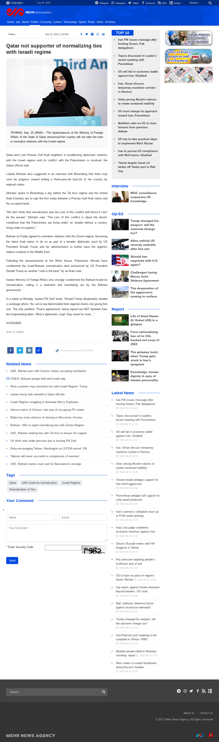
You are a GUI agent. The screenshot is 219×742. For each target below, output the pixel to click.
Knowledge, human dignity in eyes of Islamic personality (144, 376)
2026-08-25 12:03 (128, 627)
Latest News (123, 393)
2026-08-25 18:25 (128, 504)
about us (189, 713)
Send (12, 560)
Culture (57, 22)
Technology (70, 22)
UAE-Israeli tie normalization (39, 482)
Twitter (135, 3)
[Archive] (210, 691)
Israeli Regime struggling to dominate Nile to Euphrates (44, 402)
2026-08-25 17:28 (128, 536)
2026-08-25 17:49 (128, 520)
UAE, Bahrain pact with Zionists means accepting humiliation (48, 371)
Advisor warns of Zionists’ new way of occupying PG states (47, 409)
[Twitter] (191, 691)
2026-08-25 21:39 (128, 456)
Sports (82, 22)
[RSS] (204, 691)
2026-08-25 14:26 (147, 579)
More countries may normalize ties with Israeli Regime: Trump (48, 386)
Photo (91, 22)
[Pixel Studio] (209, 735)
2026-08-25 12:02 (128, 643)
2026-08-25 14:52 (128, 568)
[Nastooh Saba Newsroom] (198, 735)
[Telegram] (179, 691)
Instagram (120, 3)
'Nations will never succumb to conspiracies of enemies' (45, 456)
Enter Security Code (19, 547)
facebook (150, 3)
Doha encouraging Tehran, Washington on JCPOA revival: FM (48, 448)
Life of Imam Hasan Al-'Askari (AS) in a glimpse (144, 320)
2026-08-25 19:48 (128, 472)
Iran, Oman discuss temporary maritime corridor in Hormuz (137, 87)
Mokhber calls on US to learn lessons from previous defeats (137, 127)
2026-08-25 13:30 (128, 595)
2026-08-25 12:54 (128, 611)
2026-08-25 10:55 (128, 671)
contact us (206, 713)
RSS (164, 3)
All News (110, 22)
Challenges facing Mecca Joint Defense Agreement (144, 276)
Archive (177, 3)
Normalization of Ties (22, 489)
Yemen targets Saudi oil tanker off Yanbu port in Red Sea (136, 167)
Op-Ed (117, 214)
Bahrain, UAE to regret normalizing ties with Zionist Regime (47, 425)
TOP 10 (122, 33)
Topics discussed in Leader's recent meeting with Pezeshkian (137, 60)
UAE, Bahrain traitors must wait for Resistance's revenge (45, 464)
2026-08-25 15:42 (128, 552)
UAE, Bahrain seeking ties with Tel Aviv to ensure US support (48, 433)
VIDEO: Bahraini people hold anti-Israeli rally (38, 378)
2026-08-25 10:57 (148, 655)
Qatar (12, 482)
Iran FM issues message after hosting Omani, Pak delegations (137, 43)
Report (118, 309)
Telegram (103, 3)
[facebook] (197, 691)
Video (99, 22)
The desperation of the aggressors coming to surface (144, 292)
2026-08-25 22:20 (128, 424)
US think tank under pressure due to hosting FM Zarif (43, 440)
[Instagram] (185, 691)
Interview (120, 186)
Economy (46, 22)
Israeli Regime (71, 482)
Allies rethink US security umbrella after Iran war (143, 245)
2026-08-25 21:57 (128, 440)
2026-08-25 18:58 (128, 488)
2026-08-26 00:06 (128, 408)
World (25, 22)
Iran (18, 22)
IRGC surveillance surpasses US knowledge (143, 197)
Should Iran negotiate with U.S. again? (144, 260)
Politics (35, 22)
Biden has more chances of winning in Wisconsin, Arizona (46, 417)
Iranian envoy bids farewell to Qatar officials (37, 394)
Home (10, 22)
